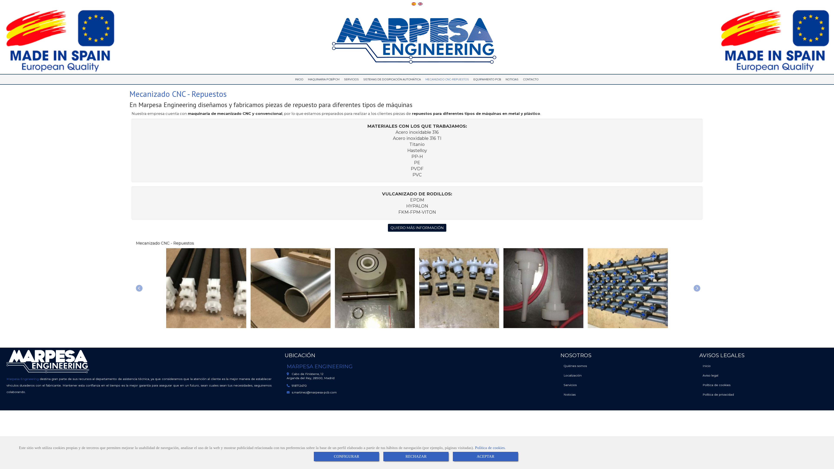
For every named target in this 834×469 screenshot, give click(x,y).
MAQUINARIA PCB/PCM (323, 79)
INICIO (299, 79)
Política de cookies (490, 448)
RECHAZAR (416, 456)
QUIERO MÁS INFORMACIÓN (417, 228)
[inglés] (420, 3)
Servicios (570, 385)
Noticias (570, 394)
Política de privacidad (718, 394)
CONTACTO (531, 79)
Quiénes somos (575, 366)
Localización (573, 375)
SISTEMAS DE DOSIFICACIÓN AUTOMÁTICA (392, 79)
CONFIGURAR (346, 456)
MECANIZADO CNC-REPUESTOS (447, 79)
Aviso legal (710, 375)
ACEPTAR (485, 456)
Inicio (707, 366)
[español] (413, 3)
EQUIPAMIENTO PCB (487, 79)
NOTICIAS (512, 79)
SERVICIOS (351, 79)
